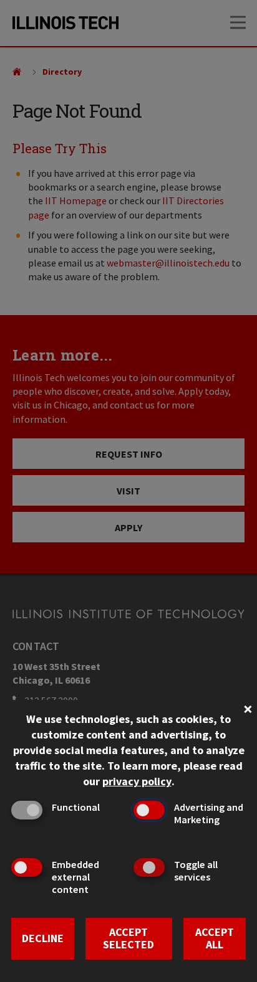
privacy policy (137, 781)
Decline (43, 938)
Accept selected (128, 938)
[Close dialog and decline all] (247, 707)
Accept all (214, 938)
